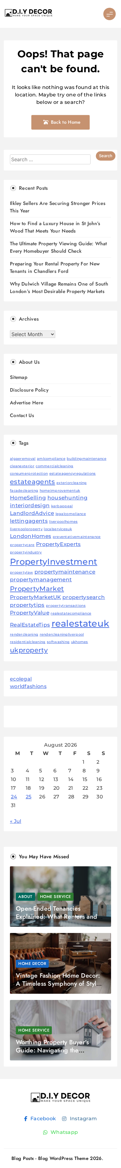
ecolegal (21, 679)
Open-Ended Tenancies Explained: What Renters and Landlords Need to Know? (56, 916)
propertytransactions (66, 606)
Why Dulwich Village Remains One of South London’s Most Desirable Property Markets (59, 287)
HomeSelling (28, 498)
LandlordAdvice (32, 513)
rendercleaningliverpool (62, 635)
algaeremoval (23, 459)
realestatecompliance (71, 613)
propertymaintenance (65, 572)
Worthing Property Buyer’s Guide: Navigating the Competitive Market (52, 1050)
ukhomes (79, 642)
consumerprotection (29, 474)
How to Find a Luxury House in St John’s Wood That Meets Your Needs (55, 227)
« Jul (15, 821)
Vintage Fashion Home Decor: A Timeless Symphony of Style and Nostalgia (58, 983)
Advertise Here (26, 402)
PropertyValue (29, 613)
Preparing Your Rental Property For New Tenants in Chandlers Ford (55, 267)
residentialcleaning (28, 642)
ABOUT (25, 896)
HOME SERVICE (55, 896)
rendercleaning (24, 635)
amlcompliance (51, 459)
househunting (67, 498)
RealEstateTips (30, 625)
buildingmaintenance (86, 459)
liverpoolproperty (26, 529)
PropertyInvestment (53, 562)
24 (14, 797)
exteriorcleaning (71, 483)
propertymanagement (41, 579)
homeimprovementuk (60, 491)
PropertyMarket (37, 589)
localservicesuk (58, 529)
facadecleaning (24, 491)
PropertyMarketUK (35, 597)
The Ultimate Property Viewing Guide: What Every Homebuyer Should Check (58, 247)
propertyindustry (26, 552)
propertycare (22, 545)
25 (29, 797)
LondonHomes (30, 536)
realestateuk (81, 623)
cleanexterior (22, 466)
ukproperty (29, 650)
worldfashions (28, 686)
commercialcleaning (54, 466)
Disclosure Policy (29, 389)
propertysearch (83, 597)
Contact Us (22, 415)
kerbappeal (62, 506)
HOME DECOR (32, 963)
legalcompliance (71, 514)
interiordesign (30, 505)
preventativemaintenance (77, 537)
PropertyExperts (58, 544)
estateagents (32, 482)
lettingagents (29, 521)
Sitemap (18, 377)
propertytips (27, 605)
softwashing (58, 642)
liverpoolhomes (63, 522)
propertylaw (21, 573)
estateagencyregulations (72, 474)
